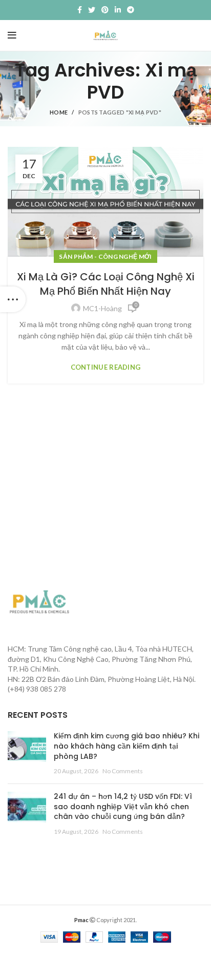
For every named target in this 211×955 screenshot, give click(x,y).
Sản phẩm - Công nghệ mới (105, 256)
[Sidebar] (13, 299)
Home (59, 112)
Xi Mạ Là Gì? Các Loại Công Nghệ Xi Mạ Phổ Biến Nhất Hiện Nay (106, 284)
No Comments (122, 771)
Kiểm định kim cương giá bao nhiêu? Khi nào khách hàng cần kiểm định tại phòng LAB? (126, 746)
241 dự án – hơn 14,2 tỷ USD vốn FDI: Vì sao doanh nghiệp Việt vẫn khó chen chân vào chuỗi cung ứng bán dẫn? (123, 806)
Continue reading (106, 367)
